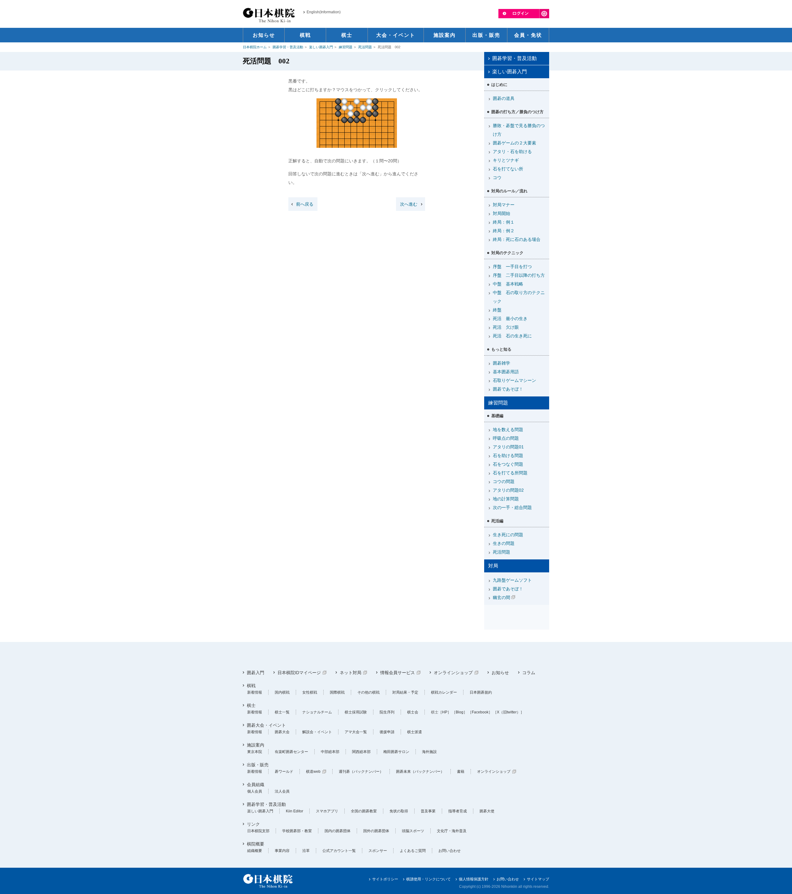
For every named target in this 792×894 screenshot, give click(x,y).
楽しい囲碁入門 (321, 47)
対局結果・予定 (405, 692)
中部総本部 (330, 752)
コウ (497, 177)
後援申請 (387, 732)
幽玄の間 (501, 597)
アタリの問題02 (508, 490)
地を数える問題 (508, 429)
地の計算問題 (506, 498)
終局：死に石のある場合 (516, 239)
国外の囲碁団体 (376, 831)
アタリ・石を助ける (512, 151)
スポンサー (377, 851)
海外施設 (429, 752)
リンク (253, 824)
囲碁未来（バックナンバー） (420, 771)
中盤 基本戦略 (508, 283)
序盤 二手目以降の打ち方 (519, 275)
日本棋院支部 (258, 831)
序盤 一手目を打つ (512, 266)
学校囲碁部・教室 (297, 831)
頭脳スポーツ (413, 831)
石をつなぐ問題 (508, 464)
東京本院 (254, 752)
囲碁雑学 (501, 363)
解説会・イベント (317, 732)
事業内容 (282, 851)
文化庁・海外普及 (452, 831)
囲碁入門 (255, 672)
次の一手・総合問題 (512, 507)
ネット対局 (350, 672)
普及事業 (428, 811)
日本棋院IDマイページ (299, 672)
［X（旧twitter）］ (508, 712)
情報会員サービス (397, 672)
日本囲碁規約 (481, 692)
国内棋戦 (282, 692)
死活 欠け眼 (506, 327)
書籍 (460, 771)
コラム (528, 672)
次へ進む (408, 204)
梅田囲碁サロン (396, 752)
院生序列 (387, 712)
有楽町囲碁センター (291, 752)
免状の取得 (399, 811)
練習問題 (345, 47)
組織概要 (254, 851)
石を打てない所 (508, 168)
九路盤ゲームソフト (512, 580)
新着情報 (254, 692)
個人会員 (254, 791)
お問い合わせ (449, 851)
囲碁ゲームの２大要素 (514, 142)
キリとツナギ (506, 160)
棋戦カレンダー (444, 692)
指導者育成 (457, 811)
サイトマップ (538, 879)
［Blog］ (459, 712)
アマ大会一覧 (356, 732)
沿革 (306, 851)
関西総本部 (361, 752)
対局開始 (501, 213)
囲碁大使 (487, 811)
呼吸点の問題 (506, 438)
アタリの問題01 (508, 446)
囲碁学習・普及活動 (288, 47)
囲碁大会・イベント (266, 725)
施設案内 (255, 744)
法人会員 (282, 791)
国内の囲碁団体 (338, 831)
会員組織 (255, 784)
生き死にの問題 (508, 534)
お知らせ (500, 672)
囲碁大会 (282, 732)
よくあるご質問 (413, 851)
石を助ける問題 (508, 455)
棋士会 (412, 712)
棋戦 (251, 685)
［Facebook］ (480, 712)
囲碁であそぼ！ (508, 389)
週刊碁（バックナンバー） (361, 771)
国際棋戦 (337, 692)
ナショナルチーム (317, 712)
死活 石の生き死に (512, 335)
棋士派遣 (414, 732)
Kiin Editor (294, 811)
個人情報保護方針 (474, 879)
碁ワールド (284, 771)
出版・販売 (258, 764)
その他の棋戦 (368, 692)
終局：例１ (503, 222)
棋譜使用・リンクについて (428, 879)
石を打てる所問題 (510, 472)
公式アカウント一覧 (339, 851)
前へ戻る (304, 204)
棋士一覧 (282, 712)
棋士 (251, 705)
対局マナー (503, 204)
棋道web (313, 771)
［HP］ (444, 712)
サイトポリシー (385, 879)
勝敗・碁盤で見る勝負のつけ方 (519, 130)
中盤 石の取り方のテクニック (519, 297)
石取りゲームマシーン (514, 380)
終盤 (497, 309)
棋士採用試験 (356, 712)
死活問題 (365, 47)
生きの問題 (503, 543)
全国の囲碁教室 (364, 811)
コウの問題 (503, 481)
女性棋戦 (309, 692)
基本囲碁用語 (506, 371)
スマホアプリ (327, 811)
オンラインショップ (453, 672)
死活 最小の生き (510, 318)
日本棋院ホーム (255, 47)
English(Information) (324, 12)
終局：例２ (503, 230)
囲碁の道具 (503, 98)
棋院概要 (255, 843)
